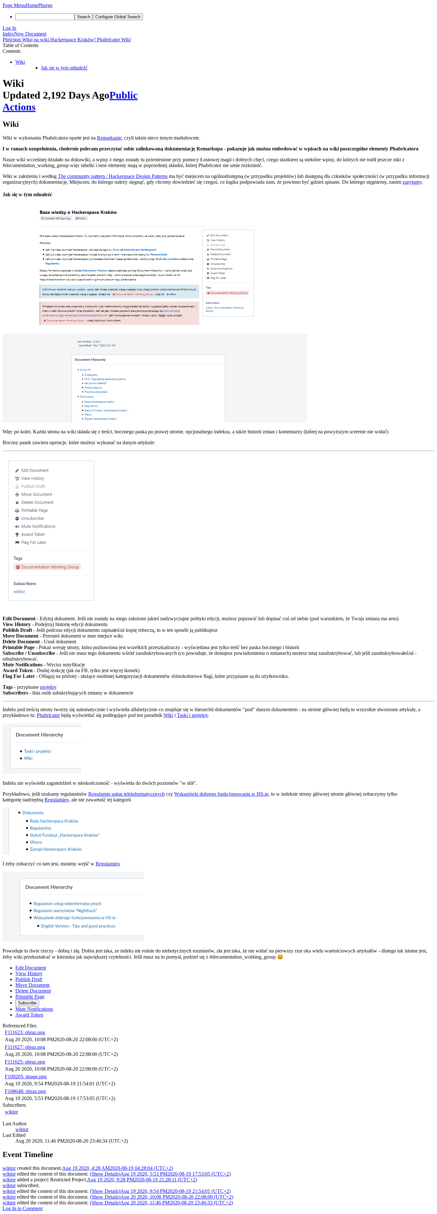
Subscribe (27, 1003)
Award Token (29, 1014)
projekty (48, 687)
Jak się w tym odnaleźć (64, 67)
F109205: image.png (26, 1076)
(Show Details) (105, 1174)
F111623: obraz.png (25, 1032)
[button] (14, 5)
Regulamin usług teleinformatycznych (126, 794)
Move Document (32, 985)
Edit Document (30, 967)
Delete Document (33, 990)
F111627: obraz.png (25, 1047)
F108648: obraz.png (25, 1091)
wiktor (11, 1111)
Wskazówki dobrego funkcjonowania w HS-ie (221, 794)
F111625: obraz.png (25, 1062)
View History (29, 973)
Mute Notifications (34, 1009)
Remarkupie (109, 138)
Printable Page (29, 996)
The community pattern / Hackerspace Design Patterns (113, 176)
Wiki (20, 62)
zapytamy (412, 182)
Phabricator (48, 715)
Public (123, 95)
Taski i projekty (192, 715)
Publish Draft (28, 979)
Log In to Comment (23, 1208)
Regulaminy (56, 799)
